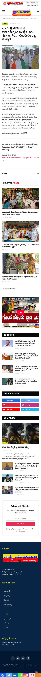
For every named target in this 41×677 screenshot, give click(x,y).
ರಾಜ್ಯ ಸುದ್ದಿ (5, 443)
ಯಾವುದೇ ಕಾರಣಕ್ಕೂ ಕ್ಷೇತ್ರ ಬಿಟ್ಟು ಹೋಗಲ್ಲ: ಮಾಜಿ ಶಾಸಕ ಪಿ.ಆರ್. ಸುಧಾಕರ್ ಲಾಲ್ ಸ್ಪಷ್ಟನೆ (20, 245)
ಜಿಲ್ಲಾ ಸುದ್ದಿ (6, 600)
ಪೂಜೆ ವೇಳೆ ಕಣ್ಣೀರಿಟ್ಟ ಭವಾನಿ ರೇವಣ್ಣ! (15, 447)
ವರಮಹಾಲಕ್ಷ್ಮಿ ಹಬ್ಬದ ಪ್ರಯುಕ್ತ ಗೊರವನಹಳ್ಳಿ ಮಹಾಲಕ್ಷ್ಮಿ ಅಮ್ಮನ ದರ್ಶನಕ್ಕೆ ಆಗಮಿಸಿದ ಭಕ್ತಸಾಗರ (20, 213)
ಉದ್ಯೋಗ (6, 614)
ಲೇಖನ (6, 627)
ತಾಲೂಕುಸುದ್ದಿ (7, 604)
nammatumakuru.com (31, 665)
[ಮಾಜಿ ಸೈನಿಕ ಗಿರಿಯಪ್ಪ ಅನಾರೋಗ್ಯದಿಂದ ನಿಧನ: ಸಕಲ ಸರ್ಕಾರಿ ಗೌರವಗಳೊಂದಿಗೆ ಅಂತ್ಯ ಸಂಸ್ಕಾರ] (20, 57)
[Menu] (3, 11)
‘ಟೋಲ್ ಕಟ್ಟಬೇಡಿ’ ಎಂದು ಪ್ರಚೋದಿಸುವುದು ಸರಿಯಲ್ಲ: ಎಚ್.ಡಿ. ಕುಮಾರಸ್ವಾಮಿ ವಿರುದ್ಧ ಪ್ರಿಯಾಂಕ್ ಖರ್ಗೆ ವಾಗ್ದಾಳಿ (27, 466)
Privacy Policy (17, 531)
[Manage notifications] (36, 672)
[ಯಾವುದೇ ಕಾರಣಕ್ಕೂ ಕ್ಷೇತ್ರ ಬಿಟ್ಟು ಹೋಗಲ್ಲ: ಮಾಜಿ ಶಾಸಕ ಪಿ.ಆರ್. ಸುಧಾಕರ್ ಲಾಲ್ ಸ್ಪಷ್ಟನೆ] (20, 231)
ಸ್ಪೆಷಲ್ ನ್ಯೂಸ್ (7, 618)
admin (4, 173)
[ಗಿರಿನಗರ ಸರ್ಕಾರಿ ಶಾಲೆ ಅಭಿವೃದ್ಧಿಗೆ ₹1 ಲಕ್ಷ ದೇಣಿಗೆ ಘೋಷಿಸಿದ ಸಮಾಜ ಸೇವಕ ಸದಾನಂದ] (20, 263)
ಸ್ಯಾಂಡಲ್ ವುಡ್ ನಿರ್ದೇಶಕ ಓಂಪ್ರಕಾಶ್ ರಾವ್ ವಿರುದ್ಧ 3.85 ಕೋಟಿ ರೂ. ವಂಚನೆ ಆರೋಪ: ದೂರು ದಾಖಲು (27, 490)
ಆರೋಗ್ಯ (6, 623)
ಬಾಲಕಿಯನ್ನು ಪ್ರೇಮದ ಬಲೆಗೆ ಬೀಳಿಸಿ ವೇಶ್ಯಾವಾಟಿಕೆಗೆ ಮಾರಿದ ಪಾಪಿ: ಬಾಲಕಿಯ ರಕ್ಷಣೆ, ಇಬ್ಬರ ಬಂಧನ (26, 381)
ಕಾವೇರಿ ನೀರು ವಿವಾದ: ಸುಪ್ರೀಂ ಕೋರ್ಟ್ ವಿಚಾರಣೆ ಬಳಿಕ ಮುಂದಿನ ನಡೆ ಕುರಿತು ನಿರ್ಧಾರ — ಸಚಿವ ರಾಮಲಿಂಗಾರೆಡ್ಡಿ (25, 343)
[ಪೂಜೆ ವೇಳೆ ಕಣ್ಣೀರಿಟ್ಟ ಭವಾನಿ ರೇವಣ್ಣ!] (20, 433)
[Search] (38, 11)
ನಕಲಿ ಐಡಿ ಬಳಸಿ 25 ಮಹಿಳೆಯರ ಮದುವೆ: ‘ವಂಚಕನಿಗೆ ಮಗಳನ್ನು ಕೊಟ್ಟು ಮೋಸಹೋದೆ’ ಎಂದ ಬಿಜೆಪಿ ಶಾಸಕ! (27, 368)
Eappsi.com (23, 667)
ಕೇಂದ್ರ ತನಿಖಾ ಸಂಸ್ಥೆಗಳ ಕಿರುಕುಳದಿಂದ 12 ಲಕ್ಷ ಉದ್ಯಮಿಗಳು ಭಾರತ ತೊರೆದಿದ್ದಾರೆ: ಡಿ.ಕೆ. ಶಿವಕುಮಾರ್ (26, 478)
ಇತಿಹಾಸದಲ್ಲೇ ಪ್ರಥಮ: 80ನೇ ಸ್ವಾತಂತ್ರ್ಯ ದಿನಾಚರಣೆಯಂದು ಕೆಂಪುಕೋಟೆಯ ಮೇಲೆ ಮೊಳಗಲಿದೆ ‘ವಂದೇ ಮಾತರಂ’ (26, 356)
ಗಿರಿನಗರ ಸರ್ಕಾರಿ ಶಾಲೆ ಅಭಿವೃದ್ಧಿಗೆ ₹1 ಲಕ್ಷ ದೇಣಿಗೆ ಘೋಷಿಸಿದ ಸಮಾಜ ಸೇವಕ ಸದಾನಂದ (19, 278)
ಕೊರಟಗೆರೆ (5, 23)
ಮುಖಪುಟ (7, 591)
